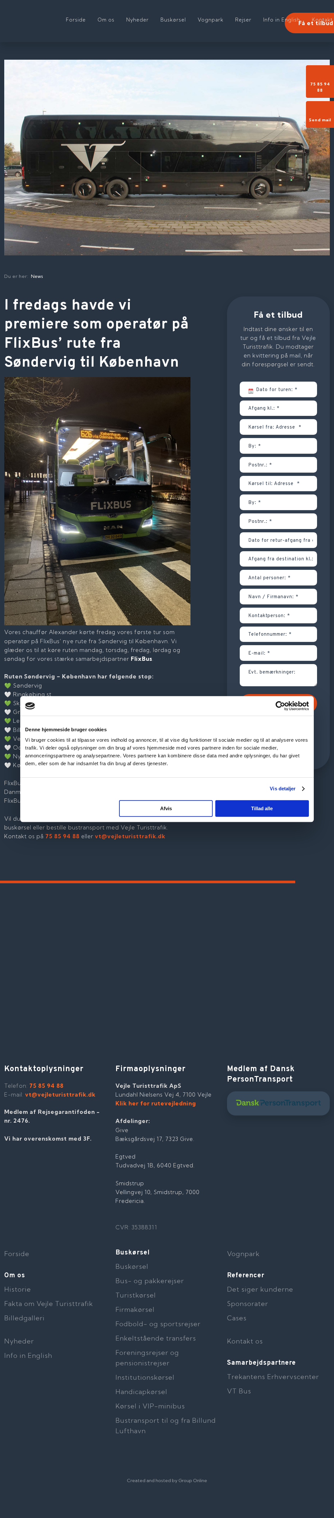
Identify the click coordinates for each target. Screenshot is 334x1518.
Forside (76, 20)
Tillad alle (262, 808)
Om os (106, 20)
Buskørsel (173, 20)
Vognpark (210, 20)
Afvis (166, 808)
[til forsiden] (46, 16)
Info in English (281, 20)
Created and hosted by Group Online (167, 1480)
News (37, 276)
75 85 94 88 (62, 836)
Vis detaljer (283, 788)
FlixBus (141, 658)
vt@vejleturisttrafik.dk (130, 836)
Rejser (243, 20)
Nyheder (137, 20)
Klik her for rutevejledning (155, 1103)
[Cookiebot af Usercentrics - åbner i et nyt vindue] (280, 706)
